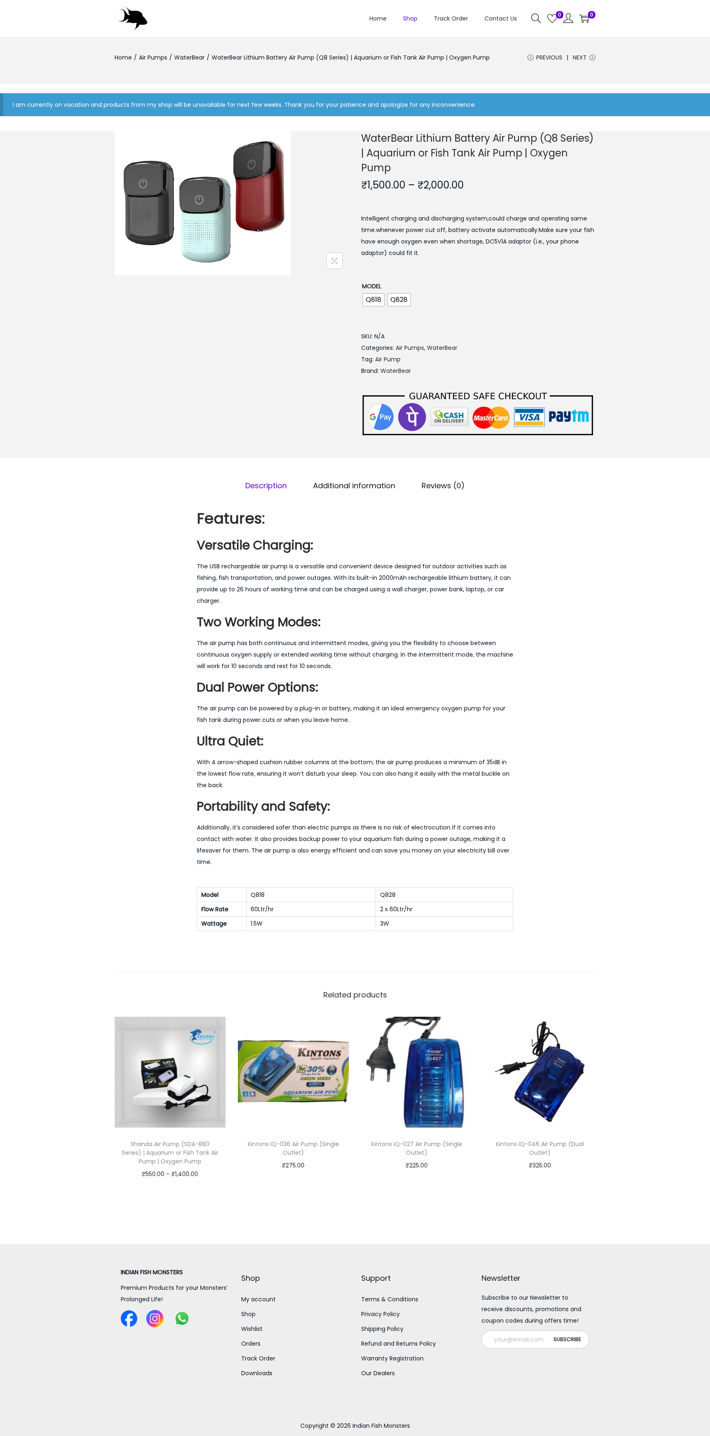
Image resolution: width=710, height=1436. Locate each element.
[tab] (266, 486)
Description (266, 485)
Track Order (258, 1358)
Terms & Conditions (389, 1299)
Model (371, 286)
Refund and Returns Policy (398, 1344)
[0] (552, 18)
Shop (248, 1314)
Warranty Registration (392, 1358)
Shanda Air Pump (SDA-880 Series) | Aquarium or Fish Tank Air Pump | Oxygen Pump (170, 1152)
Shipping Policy (382, 1329)
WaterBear (189, 57)
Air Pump (388, 359)
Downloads (256, 1373)
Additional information (354, 485)
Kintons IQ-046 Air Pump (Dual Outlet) (540, 1148)
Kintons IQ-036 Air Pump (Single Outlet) (293, 1148)
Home (123, 57)
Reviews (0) (443, 485)
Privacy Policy (380, 1314)
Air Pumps (153, 57)
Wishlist (252, 1329)
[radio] (373, 300)
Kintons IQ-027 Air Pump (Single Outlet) (416, 1148)
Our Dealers (378, 1373)
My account (258, 1299)
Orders (250, 1344)
